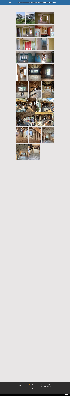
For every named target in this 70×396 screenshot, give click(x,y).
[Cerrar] (69, 394)
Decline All (63, 394)
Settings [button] (60, 394)
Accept (67, 394)
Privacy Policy (28, 394)
